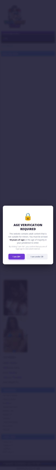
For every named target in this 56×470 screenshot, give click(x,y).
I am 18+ (16, 257)
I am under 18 (37, 257)
